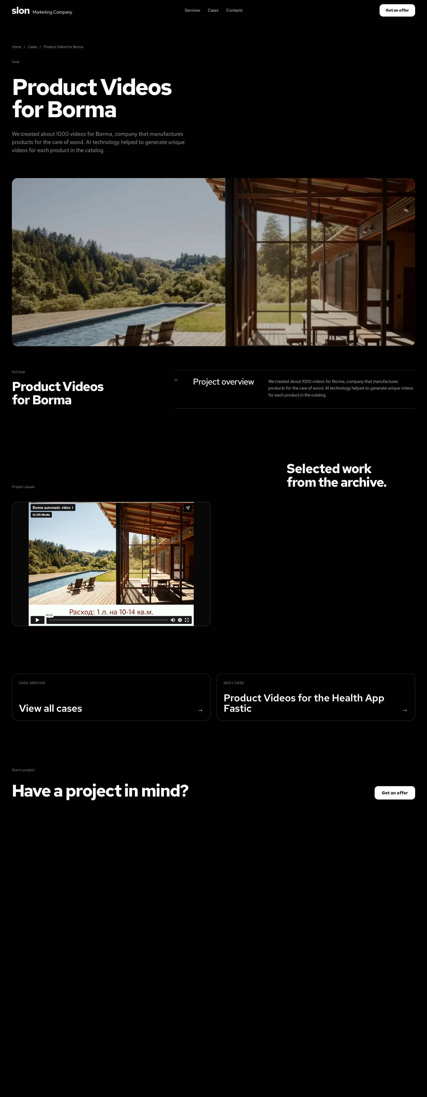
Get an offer (397, 10)
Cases (213, 10)
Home (16, 47)
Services (192, 10)
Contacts (234, 10)
